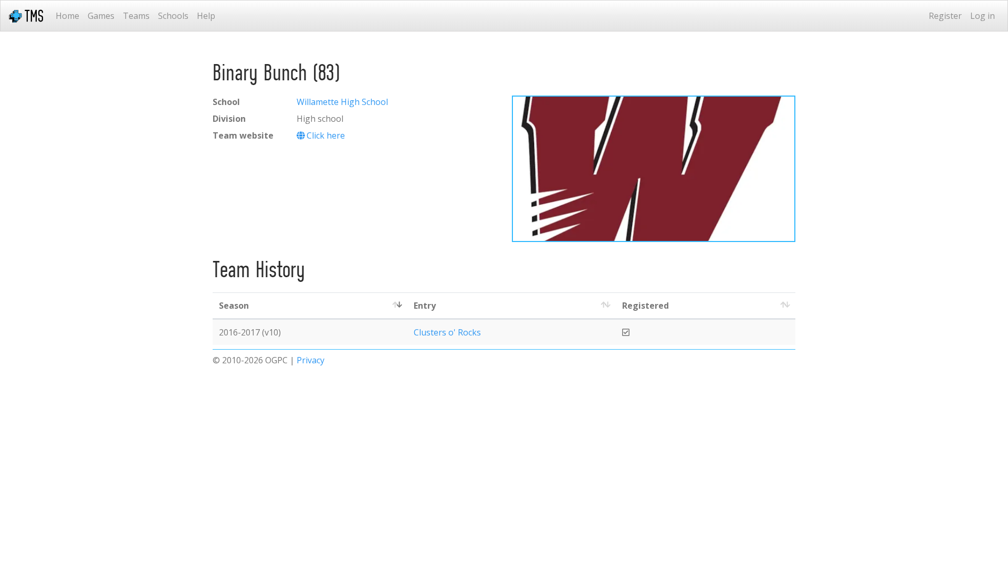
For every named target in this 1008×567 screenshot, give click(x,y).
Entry (425, 305)
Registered (645, 305)
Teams (136, 16)
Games (101, 16)
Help (206, 16)
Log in (982, 16)
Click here (324, 135)
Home (67, 16)
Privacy (310, 360)
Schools (173, 16)
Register (945, 16)
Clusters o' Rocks (447, 332)
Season (234, 305)
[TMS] (26, 16)
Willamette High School (342, 102)
